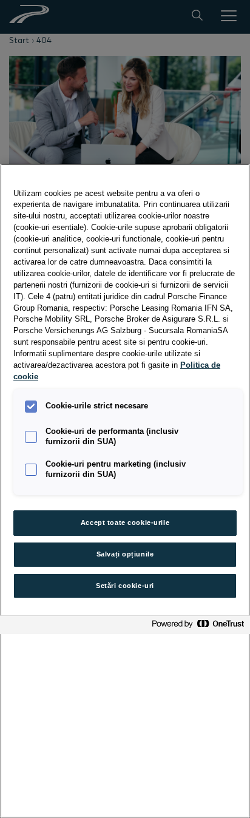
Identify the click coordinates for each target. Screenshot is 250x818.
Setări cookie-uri (125, 585)
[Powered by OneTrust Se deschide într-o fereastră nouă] (198, 626)
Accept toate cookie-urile (125, 522)
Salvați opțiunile (125, 554)
